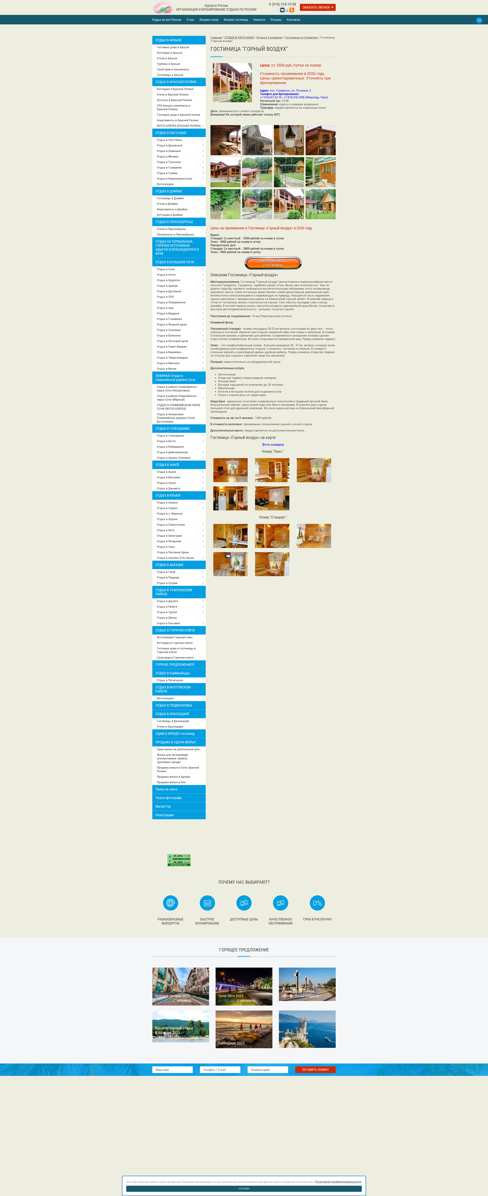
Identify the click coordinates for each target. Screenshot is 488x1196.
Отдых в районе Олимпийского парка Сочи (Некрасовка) (177, 388)
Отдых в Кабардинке (170, 446)
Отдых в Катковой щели (172, 341)
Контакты (293, 20)
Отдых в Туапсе (167, 612)
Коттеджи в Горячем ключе (175, 643)
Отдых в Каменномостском (174, 178)
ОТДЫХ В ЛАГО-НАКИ (171, 133)
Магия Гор (163, 806)
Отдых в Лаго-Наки (169, 140)
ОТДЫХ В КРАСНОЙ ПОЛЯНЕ (176, 82)
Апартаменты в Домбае (172, 209)
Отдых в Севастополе (171, 524)
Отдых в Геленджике (170, 435)
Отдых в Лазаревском (171, 302)
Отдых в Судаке (167, 508)
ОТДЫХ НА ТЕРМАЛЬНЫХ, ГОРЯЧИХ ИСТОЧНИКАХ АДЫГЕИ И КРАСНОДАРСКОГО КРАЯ (177, 247)
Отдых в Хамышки (169, 151)
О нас (190, 20)
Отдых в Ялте (165, 530)
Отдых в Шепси (167, 617)
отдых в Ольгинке (168, 623)
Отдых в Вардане (168, 313)
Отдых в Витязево (168, 477)
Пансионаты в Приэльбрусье (175, 234)
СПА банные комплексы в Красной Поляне (173, 107)
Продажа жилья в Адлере (173, 776)
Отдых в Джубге (167, 601)
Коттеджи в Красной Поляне (175, 89)
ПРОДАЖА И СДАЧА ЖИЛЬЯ (176, 742)
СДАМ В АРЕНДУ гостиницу (175, 734)
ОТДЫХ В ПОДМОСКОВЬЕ (174, 705)
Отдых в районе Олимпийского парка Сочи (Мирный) (177, 397)
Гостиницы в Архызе (170, 75)
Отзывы (276, 20)
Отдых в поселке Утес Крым (175, 558)
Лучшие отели (208, 20)
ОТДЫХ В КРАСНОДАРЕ (172, 714)
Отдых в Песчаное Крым (173, 552)
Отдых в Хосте (166, 274)
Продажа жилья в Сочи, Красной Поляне (178, 769)
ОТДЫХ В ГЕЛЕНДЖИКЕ (173, 429)
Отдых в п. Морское (170, 513)
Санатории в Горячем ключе (175, 657)
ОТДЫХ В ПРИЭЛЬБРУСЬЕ (174, 222)
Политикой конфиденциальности (338, 1181)
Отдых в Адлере (167, 286)
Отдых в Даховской (169, 145)
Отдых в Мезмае (167, 156)
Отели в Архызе (167, 58)
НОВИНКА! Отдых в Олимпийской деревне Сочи (175, 378)
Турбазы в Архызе (168, 64)
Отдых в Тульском (169, 162)
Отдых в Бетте (166, 441)
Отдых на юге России (166, 20)
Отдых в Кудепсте (168, 280)
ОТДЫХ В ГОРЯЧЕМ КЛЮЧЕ (175, 630)
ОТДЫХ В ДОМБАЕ (169, 191)
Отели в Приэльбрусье (171, 229)
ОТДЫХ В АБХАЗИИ (169, 565)
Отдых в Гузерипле (169, 167)
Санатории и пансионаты (173, 69)
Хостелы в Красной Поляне (174, 100)
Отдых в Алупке (167, 519)
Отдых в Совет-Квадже (172, 346)
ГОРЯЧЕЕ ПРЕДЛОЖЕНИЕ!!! (175, 665)
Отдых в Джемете (168, 488)
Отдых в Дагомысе (169, 291)
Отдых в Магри (166, 368)
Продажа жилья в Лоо (171, 782)
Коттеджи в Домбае (170, 215)
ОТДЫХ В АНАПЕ (167, 465)
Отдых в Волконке (169, 335)
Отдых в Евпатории (169, 535)
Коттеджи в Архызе (169, 53)
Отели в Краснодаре (170, 726)
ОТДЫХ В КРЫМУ (168, 495)
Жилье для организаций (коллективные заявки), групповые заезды (172, 758)
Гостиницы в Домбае (170, 198)
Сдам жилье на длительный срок (178, 749)
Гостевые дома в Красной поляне (178, 114)
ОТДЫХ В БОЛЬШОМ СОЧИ (175, 262)
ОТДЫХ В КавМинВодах (173, 673)
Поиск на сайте (166, 789)
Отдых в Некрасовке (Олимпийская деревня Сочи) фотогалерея (176, 417)
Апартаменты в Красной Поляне (177, 120)
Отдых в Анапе (166, 472)
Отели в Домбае (167, 204)
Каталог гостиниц (236, 20)
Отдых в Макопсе (168, 363)
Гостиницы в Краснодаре (173, 721)
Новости (259, 20)
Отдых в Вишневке (169, 352)
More (479, 20)
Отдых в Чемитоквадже (172, 357)
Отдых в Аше (165, 308)
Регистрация (165, 815)
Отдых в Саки (166, 547)
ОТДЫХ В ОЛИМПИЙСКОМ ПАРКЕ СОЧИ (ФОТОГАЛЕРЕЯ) (178, 406)
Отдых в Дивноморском (172, 452)
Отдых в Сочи (166, 269)
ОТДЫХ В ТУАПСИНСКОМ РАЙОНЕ (174, 592)
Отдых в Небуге (167, 606)
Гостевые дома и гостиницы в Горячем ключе (176, 650)
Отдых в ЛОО (165, 297)
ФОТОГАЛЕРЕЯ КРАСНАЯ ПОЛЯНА (179, 126)
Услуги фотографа (169, 798)
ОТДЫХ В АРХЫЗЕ (168, 40)
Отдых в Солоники (169, 330)
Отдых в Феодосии (169, 541)
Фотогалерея (165, 184)
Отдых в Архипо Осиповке (174, 457)
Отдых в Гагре (166, 572)
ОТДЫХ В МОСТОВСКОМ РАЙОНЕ (173, 689)
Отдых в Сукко (166, 483)
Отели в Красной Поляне (173, 94)
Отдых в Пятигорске (170, 680)
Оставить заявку (315, 1070)
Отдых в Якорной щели (172, 324)
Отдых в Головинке (169, 319)
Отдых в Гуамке (167, 173)
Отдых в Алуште (167, 502)
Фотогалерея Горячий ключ (175, 637)
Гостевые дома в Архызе (173, 47)
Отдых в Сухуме (167, 583)
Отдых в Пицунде (168, 577)
